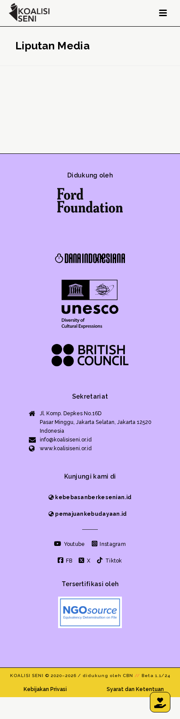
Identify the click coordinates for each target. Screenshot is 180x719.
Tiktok (113, 561)
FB (68, 561)
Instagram (112, 544)
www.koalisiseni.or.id (66, 448)
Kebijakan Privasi (45, 689)
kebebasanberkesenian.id (93, 497)
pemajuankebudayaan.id (90, 514)
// (137, 675)
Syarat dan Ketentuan (135, 689)
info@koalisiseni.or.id (66, 440)
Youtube (73, 544)
